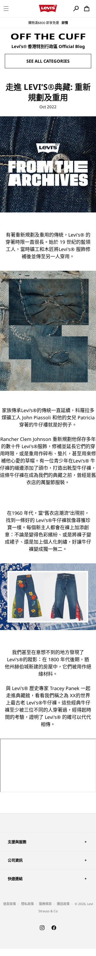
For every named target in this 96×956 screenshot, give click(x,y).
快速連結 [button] (15, 878)
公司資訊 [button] (15, 860)
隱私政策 (27, 904)
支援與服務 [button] (17, 841)
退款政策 (9, 904)
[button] (6, 8)
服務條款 (45, 904)
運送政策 (63, 904)
